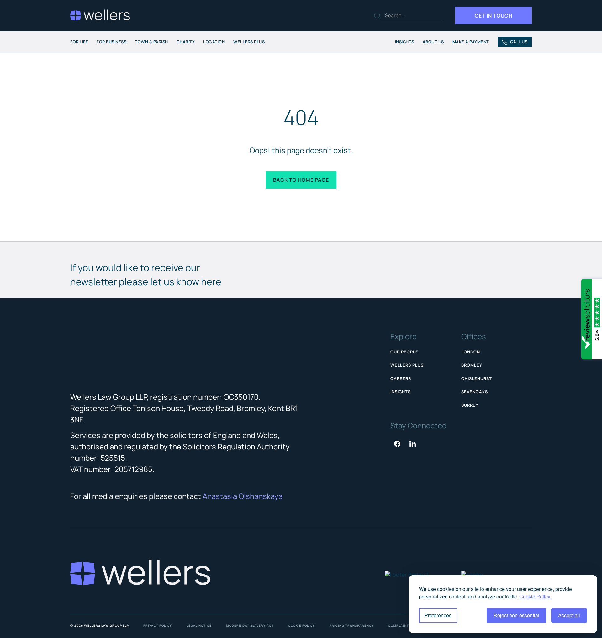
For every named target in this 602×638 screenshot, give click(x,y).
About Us (433, 42)
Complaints (399, 625)
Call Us (519, 42)
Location (214, 42)
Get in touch (493, 15)
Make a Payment (470, 42)
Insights (404, 42)
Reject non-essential (516, 615)
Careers (400, 378)
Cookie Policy (301, 625)
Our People (404, 352)
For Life (79, 42)
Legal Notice (199, 625)
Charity (186, 42)
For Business (111, 42)
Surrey (469, 405)
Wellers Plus (249, 42)
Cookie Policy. (535, 596)
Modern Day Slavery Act (250, 625)
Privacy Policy (157, 625)
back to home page (301, 179)
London (470, 352)
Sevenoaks (474, 391)
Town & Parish (151, 42)
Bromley (471, 365)
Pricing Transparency (352, 625)
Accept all (569, 615)
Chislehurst (476, 378)
